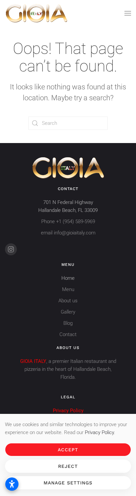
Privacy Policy (99, 432)
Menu (68, 289)
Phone (68, 221)
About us (68, 301)
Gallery (68, 312)
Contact (68, 334)
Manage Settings (68, 482)
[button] (127, 13)
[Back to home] (36, 13)
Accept (68, 449)
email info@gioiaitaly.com (68, 233)
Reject (68, 466)
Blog (68, 323)
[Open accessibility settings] (11, 484)
